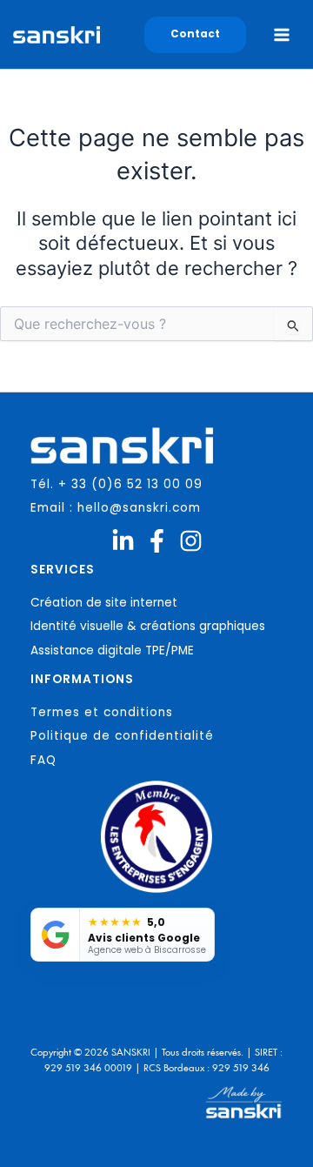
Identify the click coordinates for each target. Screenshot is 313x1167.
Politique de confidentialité (122, 736)
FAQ (43, 760)
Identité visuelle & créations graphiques (147, 626)
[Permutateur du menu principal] (281, 35)
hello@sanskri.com (139, 508)
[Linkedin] (123, 541)
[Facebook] (157, 541)
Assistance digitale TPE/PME (112, 650)
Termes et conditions (101, 712)
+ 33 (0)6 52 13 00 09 (130, 484)
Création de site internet (103, 602)
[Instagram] (191, 541)
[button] (195, 35)
